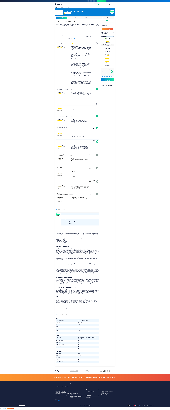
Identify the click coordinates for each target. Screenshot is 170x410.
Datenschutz (91, 405)
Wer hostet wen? (104, 387)
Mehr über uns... (57, 400)
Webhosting (70, 4)
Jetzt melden (103, 88)
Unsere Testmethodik (104, 390)
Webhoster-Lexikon (104, 398)
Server (80, 4)
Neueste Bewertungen (105, 395)
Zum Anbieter (107, 29)
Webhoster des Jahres (105, 394)
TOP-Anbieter (85, 4)
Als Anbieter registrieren (105, 393)
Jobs (102, 386)
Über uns (102, 392)
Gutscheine (96, 4)
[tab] (107, 20)
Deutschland (131, 405)
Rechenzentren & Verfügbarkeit (104, 33)
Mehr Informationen (77, 38)
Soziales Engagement (104, 389)
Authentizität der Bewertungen (107, 76)
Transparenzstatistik (107, 74)
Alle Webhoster (103, 396)
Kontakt (81, 405)
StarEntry (58, 97)
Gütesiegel (104, 20)
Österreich (137, 405)
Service (90, 4)
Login (78, 405)
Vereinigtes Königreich (144, 405)
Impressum (86, 405)
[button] (67, 13)
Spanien (151, 405)
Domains (75, 4)
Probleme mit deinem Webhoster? (107, 391)
